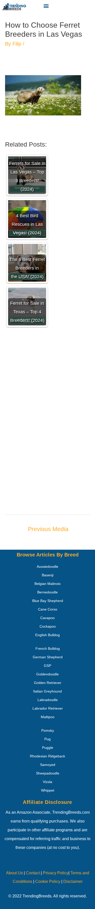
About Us (14, 873)
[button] (46, 6)
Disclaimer (73, 881)
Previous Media (48, 529)
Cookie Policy (47, 881)
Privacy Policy (55, 873)
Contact (32, 873)
